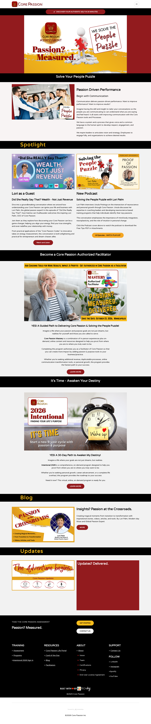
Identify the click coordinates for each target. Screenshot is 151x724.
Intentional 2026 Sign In (23, 660)
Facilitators (50, 665)
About (81, 650)
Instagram (115, 666)
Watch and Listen (43, 243)
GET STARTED (85, 623)
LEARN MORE (75, 372)
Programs (17, 655)
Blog (48, 660)
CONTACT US (85, 631)
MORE (82, 527)
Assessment (18, 650)
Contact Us (115, 650)
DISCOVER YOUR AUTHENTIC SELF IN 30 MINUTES (77, 12)
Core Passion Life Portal (56, 650)
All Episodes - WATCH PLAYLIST (107, 235)
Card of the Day (52, 655)
